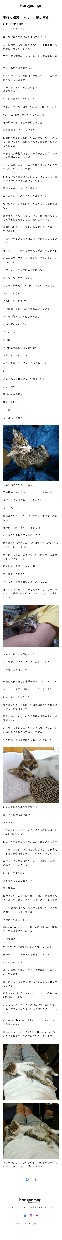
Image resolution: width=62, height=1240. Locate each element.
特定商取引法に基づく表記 (42, 1207)
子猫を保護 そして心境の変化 (26, 17)
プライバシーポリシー (17, 1207)
